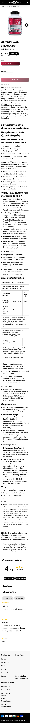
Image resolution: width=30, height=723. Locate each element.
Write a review (21, 578)
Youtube (4, 666)
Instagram (5, 659)
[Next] (26, 25)
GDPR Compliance (6, 700)
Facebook (5, 662)
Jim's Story (19, 655)
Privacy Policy (6, 686)
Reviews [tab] (8, 586)
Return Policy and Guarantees (21, 677)
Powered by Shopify (19, 720)
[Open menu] (2, 2)
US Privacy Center (5, 694)
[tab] (9, 592)
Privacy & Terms (7, 682)
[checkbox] (19, 598)
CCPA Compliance (6, 705)
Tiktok (3, 669)
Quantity (4, 71)
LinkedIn (4, 672)
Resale (3, 676)
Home (2, 6)
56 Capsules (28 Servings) (10, 63)
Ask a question (9, 578)
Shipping (3, 55)
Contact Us (5, 655)
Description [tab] (5, 84)
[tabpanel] (15, 620)
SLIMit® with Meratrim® (12, 6)
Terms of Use (6, 690)
